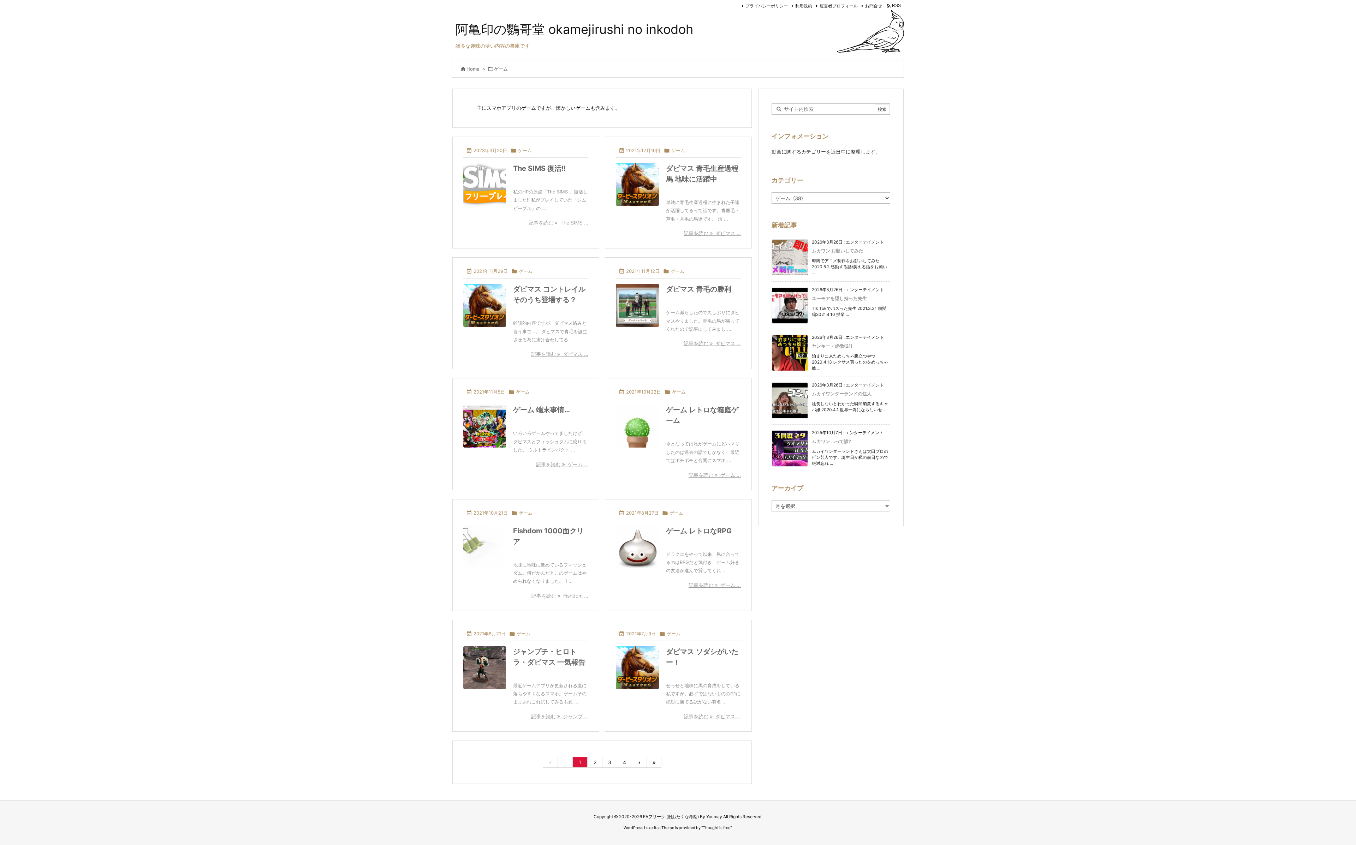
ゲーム (525, 150)
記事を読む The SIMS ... (558, 223)
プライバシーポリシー (766, 5)
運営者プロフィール (839, 5)
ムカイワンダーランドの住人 (842, 393)
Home (473, 69)
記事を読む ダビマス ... (712, 233)
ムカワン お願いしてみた (837, 250)
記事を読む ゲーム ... (562, 464)
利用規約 (803, 5)
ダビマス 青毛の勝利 (698, 289)
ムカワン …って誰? (831, 441)
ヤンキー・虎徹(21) (832, 346)
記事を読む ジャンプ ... (559, 716)
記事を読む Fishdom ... (559, 596)
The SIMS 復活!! (539, 168)
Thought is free (716, 827)
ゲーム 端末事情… (541, 410)
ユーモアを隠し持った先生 (839, 298)
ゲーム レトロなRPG (699, 531)
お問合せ (873, 5)
